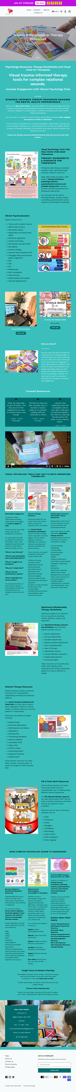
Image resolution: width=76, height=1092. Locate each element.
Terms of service (11, 1064)
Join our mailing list (45, 1056)
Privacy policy (10, 1067)
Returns (46, 10)
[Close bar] (75, 1)
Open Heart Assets (15, 1086)
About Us (8, 1059)
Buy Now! (40, 3)
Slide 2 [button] (38, 57)
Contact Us (38, 13)
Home (29, 10)
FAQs (7, 1056)
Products (36, 10)
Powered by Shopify (29, 1086)
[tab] (37, 57)
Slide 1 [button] (37, 57)
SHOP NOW (20, 333)
